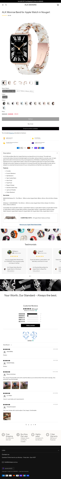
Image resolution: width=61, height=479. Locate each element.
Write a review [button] (30, 325)
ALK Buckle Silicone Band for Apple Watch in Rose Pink (40, 268)
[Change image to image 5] (26, 83)
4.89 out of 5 (34, 309)
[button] (8, 91)
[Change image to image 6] (31, 83)
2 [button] (28, 424)
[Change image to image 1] (4, 83)
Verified (29, 340)
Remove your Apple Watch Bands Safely (30, 224)
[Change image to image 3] (15, 83)
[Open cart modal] (57, 4)
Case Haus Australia (23, 471)
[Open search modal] (6, 4)
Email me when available (30, 128)
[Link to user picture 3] (24, 385)
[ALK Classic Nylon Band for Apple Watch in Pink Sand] (5, 269)
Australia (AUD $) (8, 468)
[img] (6, 349)
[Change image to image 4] (20, 83)
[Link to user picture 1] (7, 385)
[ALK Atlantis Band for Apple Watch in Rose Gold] (56, 269)
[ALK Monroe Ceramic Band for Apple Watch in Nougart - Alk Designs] (30, 48)
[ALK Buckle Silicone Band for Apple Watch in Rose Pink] (30, 269)
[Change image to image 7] (36, 83)
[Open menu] (2, 4)
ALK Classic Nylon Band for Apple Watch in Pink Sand (14, 268)
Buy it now (30, 124)
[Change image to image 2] (9, 83)
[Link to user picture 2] (15, 385)
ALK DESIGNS (14, 471)
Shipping (11, 133)
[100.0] (26, 335)
